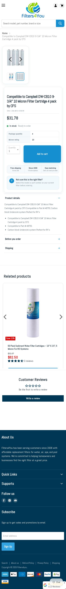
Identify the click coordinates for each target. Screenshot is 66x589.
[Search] (60, 23)
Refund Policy (28, 563)
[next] (20, 59)
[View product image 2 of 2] (20, 76)
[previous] (11, 59)
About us (15, 563)
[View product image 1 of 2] (11, 76)
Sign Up (8, 546)
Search (5, 563)
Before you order (13, 239)
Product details (12, 198)
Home (5, 33)
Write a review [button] (33, 398)
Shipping (9, 248)
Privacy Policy (43, 563)
